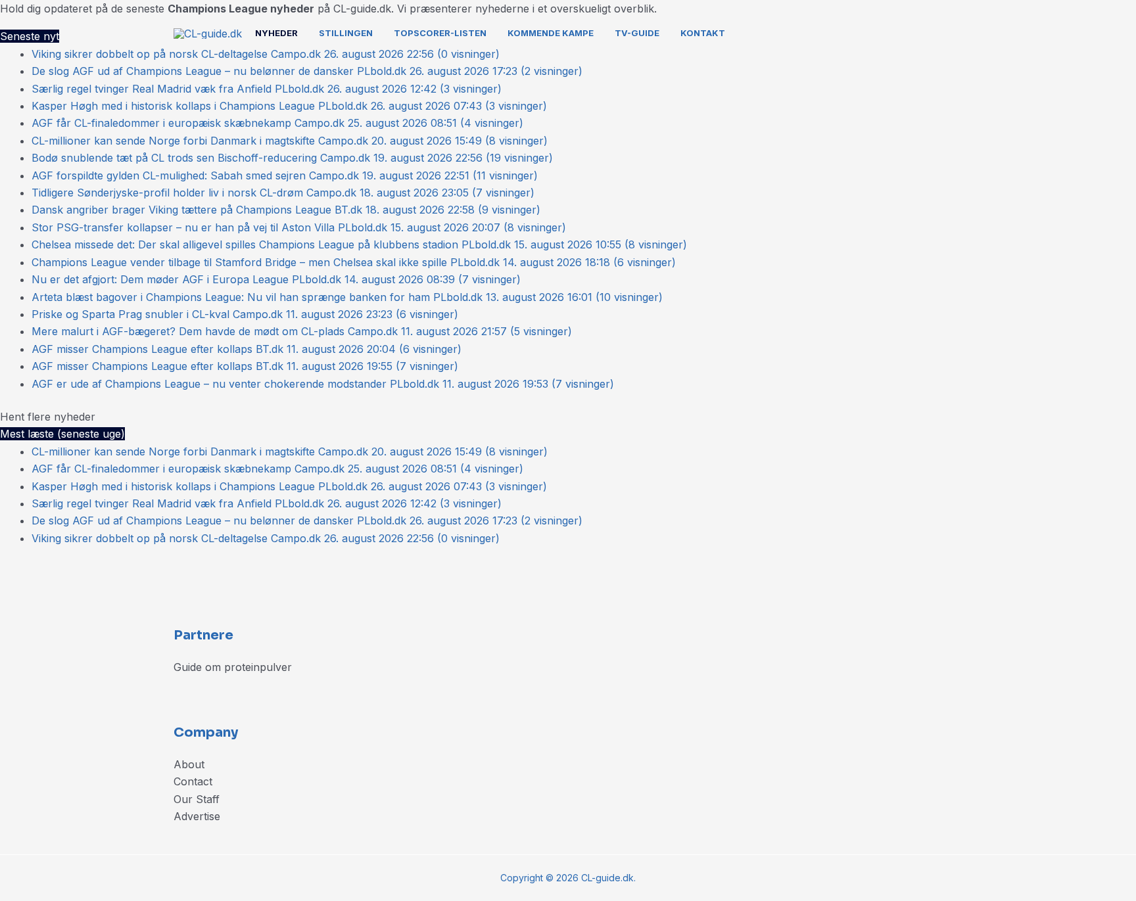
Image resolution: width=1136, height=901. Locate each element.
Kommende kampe (551, 33)
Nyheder (276, 33)
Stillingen (346, 33)
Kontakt (702, 33)
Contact (193, 781)
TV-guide (637, 33)
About (189, 764)
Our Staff (197, 799)
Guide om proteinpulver (233, 667)
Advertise (197, 816)
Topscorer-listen (440, 33)
